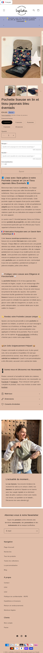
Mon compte (8, 623)
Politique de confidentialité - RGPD (16, 596)
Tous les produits (10, 556)
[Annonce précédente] (4, 20)
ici (27, 500)
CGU (5, 587)
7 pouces (19, 122)
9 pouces (8, 127)
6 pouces (8, 122)
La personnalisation (11, 565)
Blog (5, 570)
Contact (6, 583)
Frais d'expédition (6, 115)
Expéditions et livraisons (12, 601)
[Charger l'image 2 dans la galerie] (21, 91)
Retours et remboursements (13, 605)
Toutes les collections (11, 561)
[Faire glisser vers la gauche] (2, 91)
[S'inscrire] (36, 531)
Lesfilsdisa (11, 652)
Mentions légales (10, 610)
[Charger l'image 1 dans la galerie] (10, 91)
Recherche (7, 552)
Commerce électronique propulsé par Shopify (26, 652)
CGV (5, 592)
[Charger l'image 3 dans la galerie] (33, 91)
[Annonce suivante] (39, 20)
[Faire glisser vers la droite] (41, 91)
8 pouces (31, 122)
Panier (6, 627)
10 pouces (20, 127)
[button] (4, 10)
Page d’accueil (9, 547)
